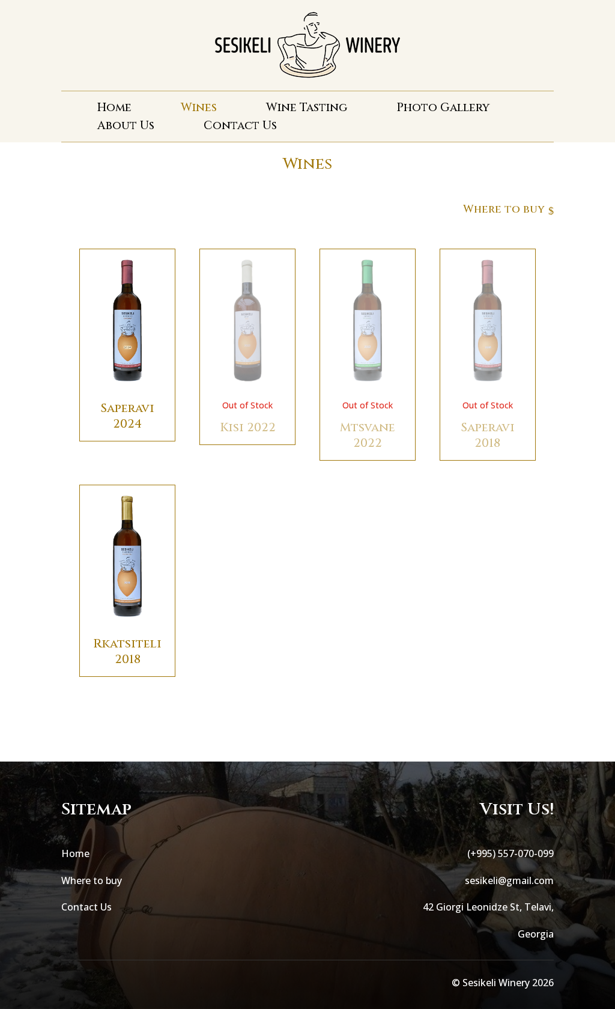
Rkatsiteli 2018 (127, 651)
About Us (125, 127)
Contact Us (240, 127)
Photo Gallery (442, 109)
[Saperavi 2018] (487, 388)
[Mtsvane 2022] (367, 388)
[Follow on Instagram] (95, 982)
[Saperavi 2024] (127, 388)
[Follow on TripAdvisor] (119, 982)
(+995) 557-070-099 (510, 853)
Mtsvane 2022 (367, 435)
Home (114, 109)
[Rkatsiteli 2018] (127, 623)
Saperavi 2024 (127, 416)
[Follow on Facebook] (70, 982)
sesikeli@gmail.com (509, 880)
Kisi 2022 (248, 427)
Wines (199, 109)
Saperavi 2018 (488, 435)
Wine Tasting (306, 109)
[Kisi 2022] (247, 388)
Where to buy (91, 880)
